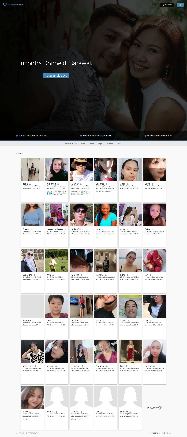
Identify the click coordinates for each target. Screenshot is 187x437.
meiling (75, 275)
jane (98, 229)
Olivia (147, 183)
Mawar (75, 183)
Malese (91, 144)
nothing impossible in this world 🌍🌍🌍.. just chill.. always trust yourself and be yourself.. (56, 193)
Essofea (100, 183)
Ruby (25, 411)
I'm (97, 237)
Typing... (25, 419)
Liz (97, 411)
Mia (122, 366)
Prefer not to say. (76, 419)
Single (100, 144)
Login (180, 5)
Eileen (25, 229)
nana (25, 183)
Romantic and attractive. (103, 191)
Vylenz (50, 366)
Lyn (146, 275)
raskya (148, 366)
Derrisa (124, 411)
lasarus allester (55, 229)
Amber (75, 320)
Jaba (123, 183)
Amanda (51, 183)
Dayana (100, 275)
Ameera (26, 320)
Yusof (123, 320)
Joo (49, 320)
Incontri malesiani (71, 144)
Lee (147, 320)
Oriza (147, 229)
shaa (98, 320)
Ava (49, 275)
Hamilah (75, 366)
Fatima (50, 411)
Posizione (109, 144)
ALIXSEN (76, 229)
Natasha (100, 366)
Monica (75, 411)
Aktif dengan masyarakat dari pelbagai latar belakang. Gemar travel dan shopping (80, 193)
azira (122, 229)
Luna (122, 275)
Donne (83, 144)
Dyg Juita (27, 275)
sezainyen (27, 366)
